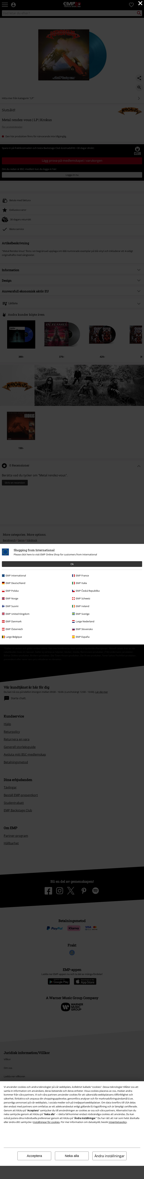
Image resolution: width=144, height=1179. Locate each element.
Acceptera (34, 1156)
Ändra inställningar (109, 1156)
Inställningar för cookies (46, 1122)
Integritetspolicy (118, 1122)
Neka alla (72, 1156)
